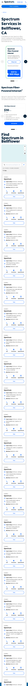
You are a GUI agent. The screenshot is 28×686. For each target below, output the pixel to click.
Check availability (14, 6)
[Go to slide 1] (13, 129)
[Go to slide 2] (15, 129)
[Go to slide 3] (16, 129)
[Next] (25, 61)
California (4, 12)
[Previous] (2, 61)
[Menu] (2, 2)
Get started (14, 123)
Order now (20, 2)
